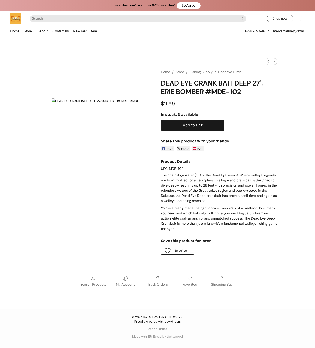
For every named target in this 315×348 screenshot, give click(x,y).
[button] (189, 5)
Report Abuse (157, 329)
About (43, 31)
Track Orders (157, 284)
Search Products (93, 284)
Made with (157, 336)
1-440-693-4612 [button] (256, 31)
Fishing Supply (201, 72)
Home (15, 31)
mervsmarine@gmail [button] (289, 31)
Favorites (190, 284)
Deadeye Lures (230, 72)
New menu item (85, 31)
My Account (125, 284)
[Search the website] (241, 18)
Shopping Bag (222, 284)
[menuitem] (268, 61)
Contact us (60, 31)
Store (28, 31)
